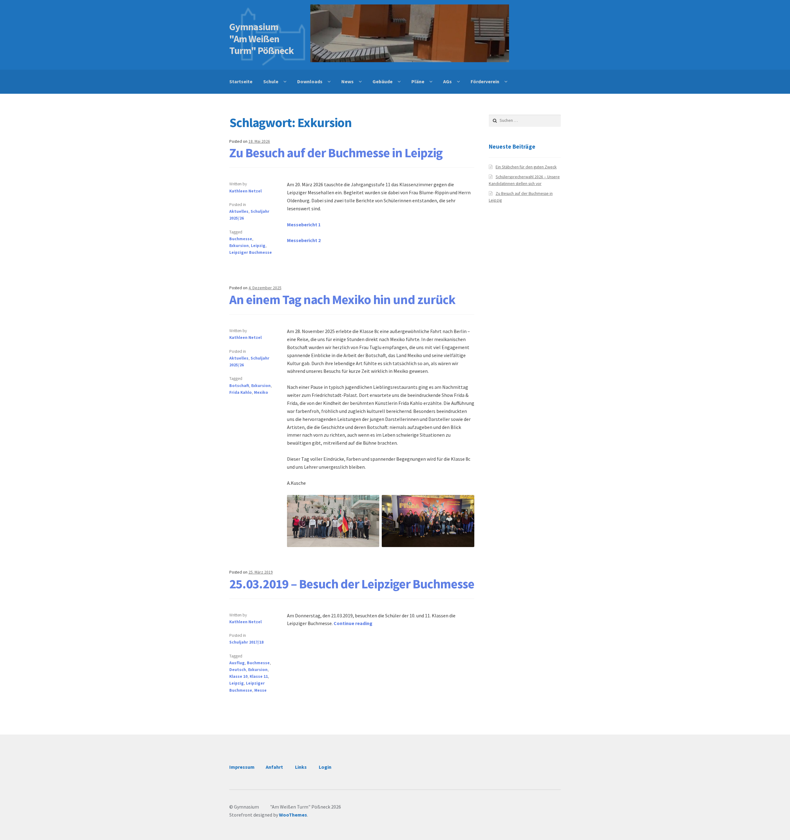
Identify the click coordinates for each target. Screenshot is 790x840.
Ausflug (237, 662)
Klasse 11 (259, 676)
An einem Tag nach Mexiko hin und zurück (342, 299)
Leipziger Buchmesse (250, 252)
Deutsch (237, 669)
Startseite (240, 81)
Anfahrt (274, 767)
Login (325, 767)
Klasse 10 (238, 676)
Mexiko (261, 392)
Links (301, 767)
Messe (260, 690)
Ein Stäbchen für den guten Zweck (526, 167)
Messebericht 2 (304, 240)
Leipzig (258, 245)
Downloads (309, 81)
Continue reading (353, 623)
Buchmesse (240, 238)
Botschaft (239, 385)
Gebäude (382, 81)
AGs (447, 81)
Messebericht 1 (304, 224)
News (347, 81)
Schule (270, 81)
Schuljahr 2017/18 (246, 642)
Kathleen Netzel (245, 191)
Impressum (242, 767)
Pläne (417, 81)
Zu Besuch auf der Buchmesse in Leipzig (336, 153)
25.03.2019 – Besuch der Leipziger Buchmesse (351, 584)
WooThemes (293, 815)
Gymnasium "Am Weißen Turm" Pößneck (263, 39)
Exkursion (239, 245)
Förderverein (485, 81)
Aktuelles (238, 211)
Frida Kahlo (240, 392)
